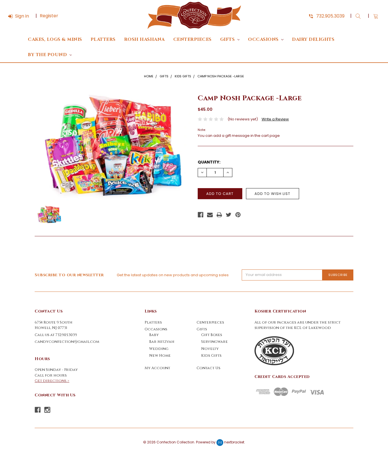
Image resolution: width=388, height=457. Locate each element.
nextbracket (234, 442)
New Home (160, 355)
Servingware (214, 341)
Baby (154, 334)
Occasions (264, 39)
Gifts (228, 39)
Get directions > (52, 380)
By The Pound (48, 55)
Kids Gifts (183, 76)
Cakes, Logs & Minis (55, 39)
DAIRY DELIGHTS (313, 39)
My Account (157, 368)
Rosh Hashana (144, 39)
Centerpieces (192, 39)
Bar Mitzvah (161, 341)
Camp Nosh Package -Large (220, 76)
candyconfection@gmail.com (67, 341)
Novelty (210, 348)
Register (49, 15)
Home (148, 76)
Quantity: (209, 162)
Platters (103, 39)
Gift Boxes (211, 334)
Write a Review (275, 119)
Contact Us (208, 368)
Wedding (158, 348)
